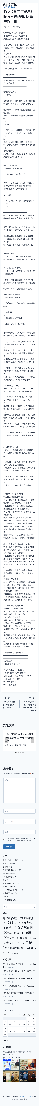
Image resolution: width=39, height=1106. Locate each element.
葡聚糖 (26, 938)
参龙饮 (5, 880)
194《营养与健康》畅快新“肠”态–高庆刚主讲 (9, 703)
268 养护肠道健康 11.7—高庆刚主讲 (17, 978)
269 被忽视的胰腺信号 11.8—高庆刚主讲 (19, 971)
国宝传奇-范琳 (9, 883)
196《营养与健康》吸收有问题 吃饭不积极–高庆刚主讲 (29, 704)
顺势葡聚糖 (7, 900)
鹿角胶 (15, 953)
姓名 (7, 811)
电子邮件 (8, 822)
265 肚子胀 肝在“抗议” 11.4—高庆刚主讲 (19, 1000)
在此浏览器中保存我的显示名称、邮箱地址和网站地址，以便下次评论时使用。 (20, 839)
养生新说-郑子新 (9, 870)
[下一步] (32, 740)
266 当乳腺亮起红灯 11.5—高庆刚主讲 (18, 993)
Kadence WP (26, 1096)
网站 (6, 832)
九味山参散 (7, 877)
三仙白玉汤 (7, 873)
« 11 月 (5, 1041)
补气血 (13, 943)
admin (9, 27)
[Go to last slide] (6, 740)
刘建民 (15, 923)
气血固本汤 (7, 887)
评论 (7, 780)
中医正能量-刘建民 (10, 860)
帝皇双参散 (7, 863)
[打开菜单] (34, 4)
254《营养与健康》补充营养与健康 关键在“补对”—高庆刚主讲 (19, 737)
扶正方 (5, 867)
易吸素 (5, 896)
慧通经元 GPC (8, 893)
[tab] (15, 752)
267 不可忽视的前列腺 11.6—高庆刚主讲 (19, 986)
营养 (14, 937)
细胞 (11, 933)
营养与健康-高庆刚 (10, 890)
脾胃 (19, 932)
